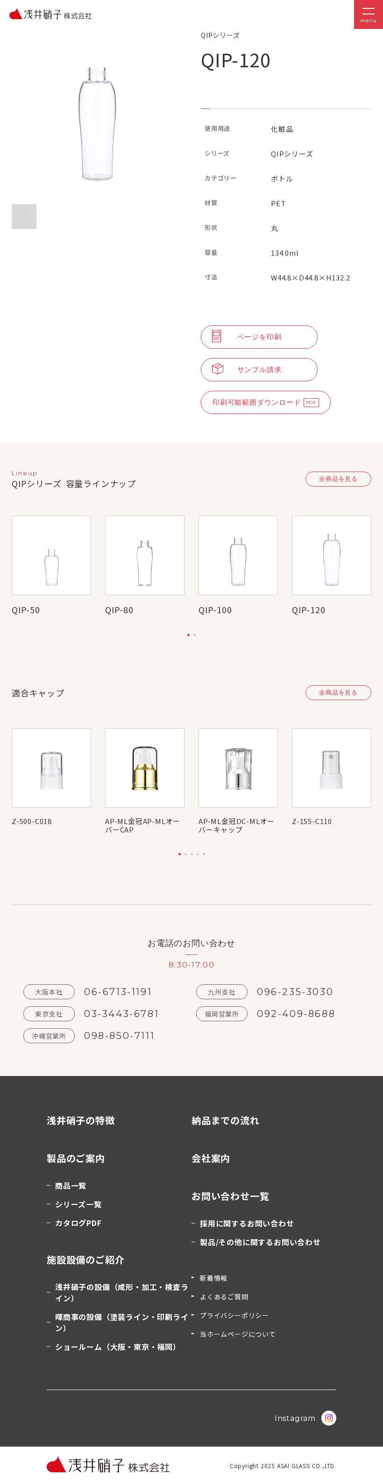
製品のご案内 (76, 1158)
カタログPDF (78, 1222)
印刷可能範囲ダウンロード (257, 402)
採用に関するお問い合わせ (247, 1223)
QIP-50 (26, 609)
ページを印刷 (259, 336)
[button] (188, 635)
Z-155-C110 (312, 821)
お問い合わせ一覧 (230, 1196)
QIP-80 (119, 609)
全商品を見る (338, 478)
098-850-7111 (119, 1035)
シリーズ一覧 (78, 1204)
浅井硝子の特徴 (81, 1120)
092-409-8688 (296, 1013)
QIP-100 (215, 609)
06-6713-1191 (118, 991)
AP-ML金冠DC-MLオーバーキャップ (237, 825)
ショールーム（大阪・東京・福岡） (118, 1346)
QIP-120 (309, 609)
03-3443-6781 (121, 1013)
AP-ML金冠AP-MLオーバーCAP (142, 825)
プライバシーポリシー (234, 1315)
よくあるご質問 (224, 1296)
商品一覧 (70, 1185)
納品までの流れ (226, 1120)
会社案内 (211, 1158)
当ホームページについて (238, 1334)
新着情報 (213, 1278)
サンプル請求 (259, 369)
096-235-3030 (295, 991)
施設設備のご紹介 (85, 1259)
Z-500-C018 (32, 821)
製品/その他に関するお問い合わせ (260, 1241)
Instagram (295, 1418)
